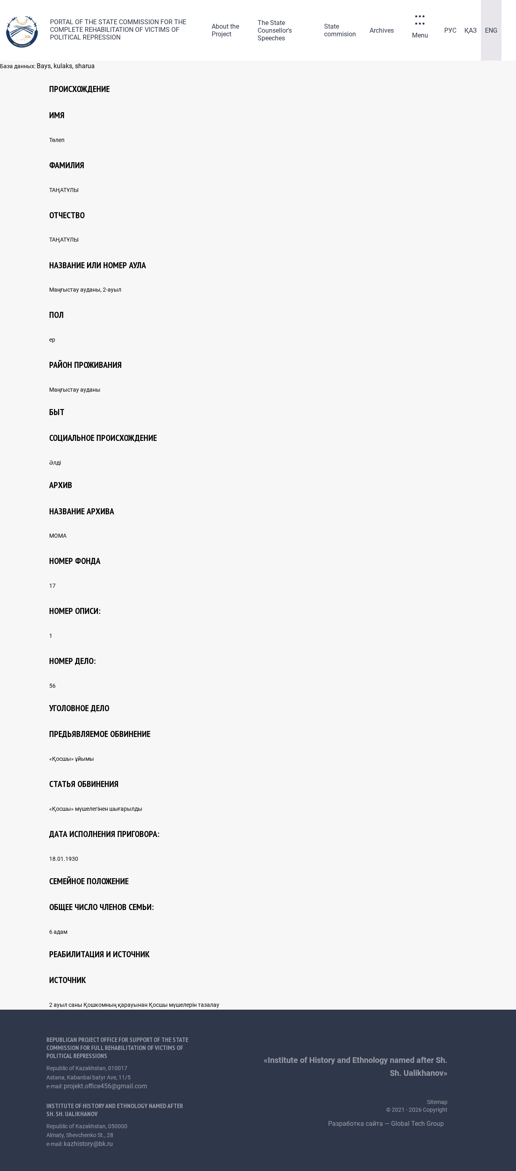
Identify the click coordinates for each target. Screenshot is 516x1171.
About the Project (225, 30)
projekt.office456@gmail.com (105, 1086)
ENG (491, 30)
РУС (450, 30)
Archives (382, 30)
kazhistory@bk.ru (88, 1144)
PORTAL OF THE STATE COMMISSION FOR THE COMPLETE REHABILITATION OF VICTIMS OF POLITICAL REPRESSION (118, 29)
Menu (420, 35)
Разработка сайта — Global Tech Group (386, 1123)
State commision (340, 30)
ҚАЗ (470, 30)
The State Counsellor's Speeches (275, 30)
